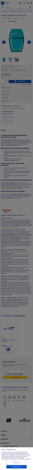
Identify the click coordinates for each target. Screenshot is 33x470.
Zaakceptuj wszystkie (16, 466)
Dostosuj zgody (16, 462)
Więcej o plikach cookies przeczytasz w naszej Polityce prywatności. (16, 459)
